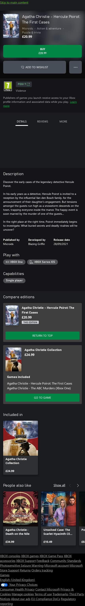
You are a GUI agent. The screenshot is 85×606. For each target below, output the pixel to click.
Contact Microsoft (47, 589)
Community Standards (65, 560)
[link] (20, 448)
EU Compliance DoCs (45, 599)
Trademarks (60, 594)
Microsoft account (56, 565)
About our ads (20, 599)
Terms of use (43, 594)
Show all (59, 485)
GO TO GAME (42, 397)
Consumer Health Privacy (17, 589)
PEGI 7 (22, 84)
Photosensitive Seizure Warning (21, 565)
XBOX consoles (10, 556)
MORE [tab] (63, 121)
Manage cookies (23, 594)
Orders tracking (42, 570)
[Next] (78, 485)
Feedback (43, 560)
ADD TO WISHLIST (37, 67)
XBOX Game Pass (51, 556)
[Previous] (70, 485)
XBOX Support (26, 560)
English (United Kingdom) (17, 580)
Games (4, 575)
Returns (25, 570)
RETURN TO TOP (42, 335)
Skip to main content (14, 2)
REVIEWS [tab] (42, 121)
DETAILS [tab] (21, 121)
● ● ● (75, 67)
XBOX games (30, 556)
